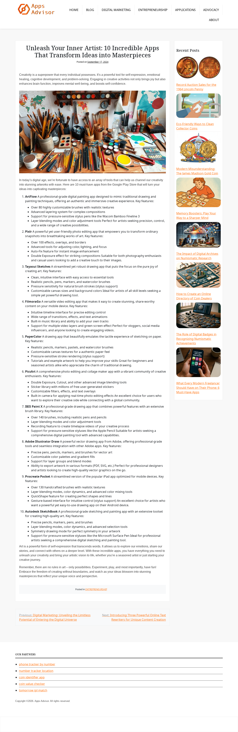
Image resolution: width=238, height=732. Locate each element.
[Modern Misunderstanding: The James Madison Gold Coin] (198, 148)
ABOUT (214, 20)
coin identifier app (32, 677)
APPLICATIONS (185, 10)
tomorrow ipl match (33, 690)
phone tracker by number (37, 664)
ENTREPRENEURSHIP (153, 10)
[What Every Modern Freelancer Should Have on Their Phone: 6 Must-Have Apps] (198, 362)
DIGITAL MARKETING (116, 10)
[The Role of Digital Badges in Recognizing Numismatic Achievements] (198, 316)
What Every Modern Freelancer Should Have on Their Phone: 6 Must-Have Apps (198, 387)
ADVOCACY (211, 10)
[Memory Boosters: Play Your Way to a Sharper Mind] (198, 193)
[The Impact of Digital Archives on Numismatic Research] (198, 235)
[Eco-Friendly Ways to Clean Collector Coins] (198, 106)
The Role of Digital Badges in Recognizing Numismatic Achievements (196, 338)
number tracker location (36, 671)
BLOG (90, 10)
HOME (73, 10)
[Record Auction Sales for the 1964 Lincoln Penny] (198, 67)
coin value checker (32, 684)
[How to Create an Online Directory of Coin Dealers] (198, 275)
